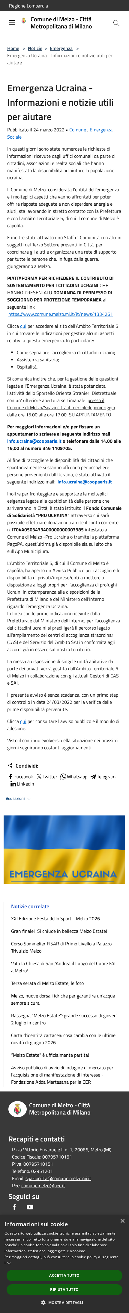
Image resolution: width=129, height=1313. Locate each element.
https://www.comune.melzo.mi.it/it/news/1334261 (60, 314)
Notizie (35, 48)
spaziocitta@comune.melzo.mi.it (58, 1178)
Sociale (14, 136)
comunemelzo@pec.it (43, 1185)
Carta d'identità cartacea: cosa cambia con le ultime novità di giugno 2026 (63, 1039)
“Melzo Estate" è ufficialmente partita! (50, 1055)
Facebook (23, 776)
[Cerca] (116, 23)
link (7, 1262)
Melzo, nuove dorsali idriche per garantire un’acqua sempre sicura (63, 999)
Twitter (50, 776)
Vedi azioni (16, 798)
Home (13, 48)
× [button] (122, 1221)
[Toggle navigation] (12, 22)
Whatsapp (77, 776)
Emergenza (61, 48)
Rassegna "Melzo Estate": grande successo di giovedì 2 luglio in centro (64, 1019)
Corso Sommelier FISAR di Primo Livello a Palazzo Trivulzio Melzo (61, 947)
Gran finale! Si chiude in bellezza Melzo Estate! (59, 931)
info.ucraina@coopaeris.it (34, 441)
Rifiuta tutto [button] (64, 1289)
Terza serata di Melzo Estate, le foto (47, 983)
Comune (77, 129)
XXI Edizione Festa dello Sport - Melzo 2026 (55, 918)
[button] (64, 1302)
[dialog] (64, 1264)
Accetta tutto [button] (64, 1275)
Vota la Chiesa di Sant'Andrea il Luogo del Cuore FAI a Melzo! (63, 967)
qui (23, 326)
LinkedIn (25, 783)
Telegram (106, 776)
